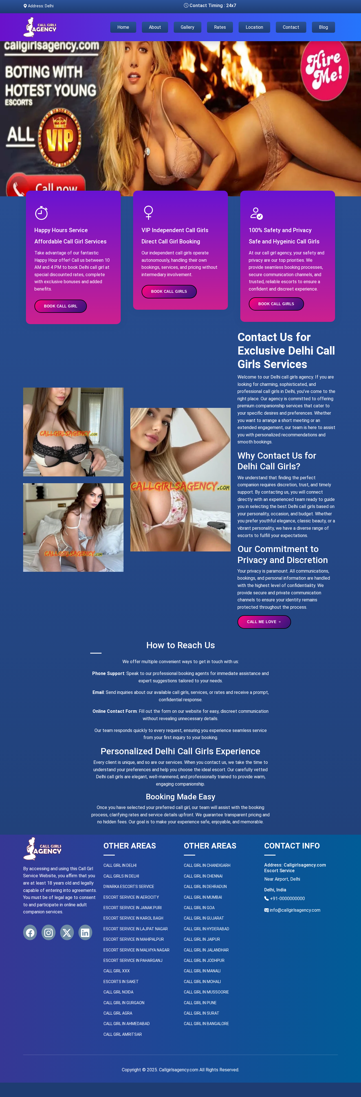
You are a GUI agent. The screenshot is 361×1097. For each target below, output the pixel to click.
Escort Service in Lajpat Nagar (136, 929)
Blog (323, 27)
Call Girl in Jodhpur (204, 960)
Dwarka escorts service (129, 886)
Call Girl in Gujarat (204, 918)
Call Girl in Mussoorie (206, 992)
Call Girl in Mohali (202, 981)
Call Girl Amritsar (123, 1034)
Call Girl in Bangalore (206, 1023)
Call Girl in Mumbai (203, 897)
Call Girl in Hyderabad (206, 929)
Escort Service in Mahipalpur (134, 939)
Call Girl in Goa (199, 907)
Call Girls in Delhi (121, 876)
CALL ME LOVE (262, 622)
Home (123, 27)
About (155, 27)
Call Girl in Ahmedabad (127, 1023)
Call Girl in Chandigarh (207, 865)
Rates (220, 27)
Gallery (187, 27)
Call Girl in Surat (201, 1013)
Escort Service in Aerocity (131, 897)
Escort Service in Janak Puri (133, 907)
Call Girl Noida (118, 992)
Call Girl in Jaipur (202, 939)
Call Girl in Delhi (120, 865)
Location (254, 27)
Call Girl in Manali (202, 971)
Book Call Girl (60, 306)
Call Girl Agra (118, 1013)
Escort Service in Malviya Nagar (137, 950)
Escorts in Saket (121, 981)
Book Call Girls (169, 291)
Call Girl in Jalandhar (206, 950)
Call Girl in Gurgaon (124, 1003)
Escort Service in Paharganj (133, 960)
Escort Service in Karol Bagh (133, 918)
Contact (291, 27)
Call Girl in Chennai (203, 876)
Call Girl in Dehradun (205, 886)
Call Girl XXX (117, 971)
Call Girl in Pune (200, 1003)
